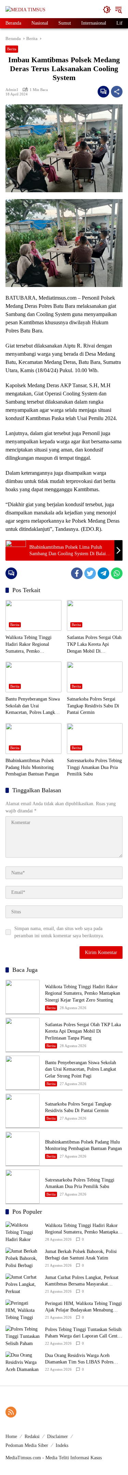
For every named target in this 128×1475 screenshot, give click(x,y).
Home (11, 1436)
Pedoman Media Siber (26, 1445)
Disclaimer (57, 1436)
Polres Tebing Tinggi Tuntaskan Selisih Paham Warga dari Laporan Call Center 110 (83, 1333)
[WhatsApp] (117, 573)
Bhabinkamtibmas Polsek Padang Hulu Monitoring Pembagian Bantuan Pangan (32, 767)
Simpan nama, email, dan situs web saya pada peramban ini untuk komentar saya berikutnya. (59, 932)
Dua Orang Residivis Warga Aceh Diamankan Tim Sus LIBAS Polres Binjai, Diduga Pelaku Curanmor (79, 1359)
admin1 (11, 90)
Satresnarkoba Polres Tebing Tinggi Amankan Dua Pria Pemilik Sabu (94, 767)
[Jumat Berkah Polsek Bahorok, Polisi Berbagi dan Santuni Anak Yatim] (22, 1258)
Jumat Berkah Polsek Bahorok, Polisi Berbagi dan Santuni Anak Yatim (81, 1255)
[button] (107, 9)
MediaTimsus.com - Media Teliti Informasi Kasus (53, 1457)
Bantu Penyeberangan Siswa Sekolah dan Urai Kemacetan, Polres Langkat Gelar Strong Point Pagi (32, 706)
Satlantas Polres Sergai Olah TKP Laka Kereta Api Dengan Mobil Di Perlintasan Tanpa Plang (94, 644)
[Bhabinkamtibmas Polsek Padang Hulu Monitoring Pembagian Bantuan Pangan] (33, 738)
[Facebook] (77, 573)
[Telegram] (103, 573)
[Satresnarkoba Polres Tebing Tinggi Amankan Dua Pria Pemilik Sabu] (95, 738)
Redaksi (32, 1436)
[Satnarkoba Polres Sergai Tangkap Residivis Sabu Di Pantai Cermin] (95, 677)
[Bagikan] (117, 91)
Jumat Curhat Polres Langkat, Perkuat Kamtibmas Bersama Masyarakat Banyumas (81, 1281)
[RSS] (10, 1412)
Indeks (62, 1445)
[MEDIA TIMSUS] (25, 9)
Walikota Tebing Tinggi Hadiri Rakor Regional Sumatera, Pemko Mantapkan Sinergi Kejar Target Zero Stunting (29, 644)
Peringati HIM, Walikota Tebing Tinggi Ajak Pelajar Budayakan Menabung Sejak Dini (83, 1307)
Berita (11, 49)
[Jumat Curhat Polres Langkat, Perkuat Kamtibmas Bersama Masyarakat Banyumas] (22, 1284)
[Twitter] (90, 573)
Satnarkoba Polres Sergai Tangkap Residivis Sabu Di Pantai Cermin (93, 705)
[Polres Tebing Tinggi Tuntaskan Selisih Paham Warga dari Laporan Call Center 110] (22, 1336)
